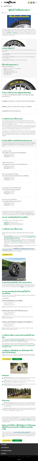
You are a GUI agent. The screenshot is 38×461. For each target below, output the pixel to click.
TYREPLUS (3, 453)
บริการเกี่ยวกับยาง (5, 447)
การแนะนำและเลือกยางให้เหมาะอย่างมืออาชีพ (22, 432)
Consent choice (28, 456)
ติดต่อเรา (23, 456)
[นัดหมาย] (31, 2)
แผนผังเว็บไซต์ (19, 456)
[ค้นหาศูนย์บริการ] (28, 2)
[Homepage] (1, 6)
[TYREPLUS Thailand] (9, 2)
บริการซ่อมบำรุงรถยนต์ (6, 450)
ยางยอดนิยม (4, 444)
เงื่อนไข (15, 456)
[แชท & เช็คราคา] (33, 2)
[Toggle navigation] (1, 2)
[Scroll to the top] (35, 459)
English (36, 2)
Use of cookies (10, 456)
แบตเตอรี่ (22, 286)
